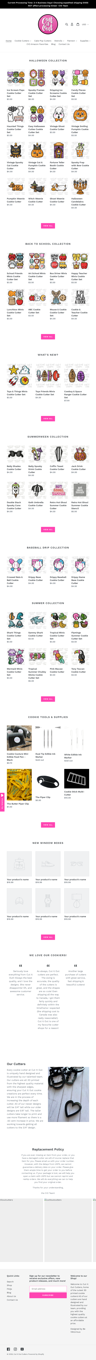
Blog (9, 1292)
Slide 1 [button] (46, 1042)
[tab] (46, 1042)
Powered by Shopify (36, 1354)
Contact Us (12, 1300)
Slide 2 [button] (50, 1042)
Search (10, 1281)
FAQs (9, 1289)
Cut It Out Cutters (21, 1354)
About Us (11, 1296)
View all (48, 226)
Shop (9, 1285)
